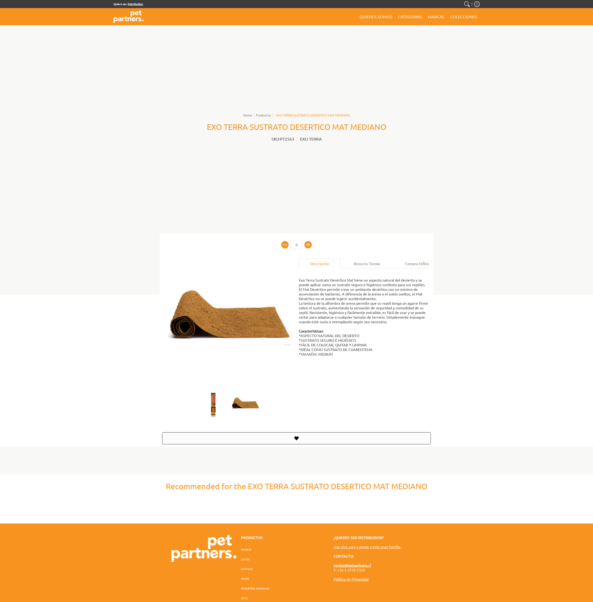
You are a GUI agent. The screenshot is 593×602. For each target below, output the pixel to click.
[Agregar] (308, 244)
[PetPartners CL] (129, 16)
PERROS (246, 549)
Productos (263, 115)
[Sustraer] (285, 244)
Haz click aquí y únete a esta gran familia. (367, 546)
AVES (244, 598)
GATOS (245, 559)
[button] (477, 4)
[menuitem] (467, 4)
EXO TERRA (311, 138)
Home (247, 115)
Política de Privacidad (351, 579)
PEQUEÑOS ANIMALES (255, 588)
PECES (245, 578)
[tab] (320, 263)
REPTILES (247, 569)
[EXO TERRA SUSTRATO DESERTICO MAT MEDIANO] (213, 404)
